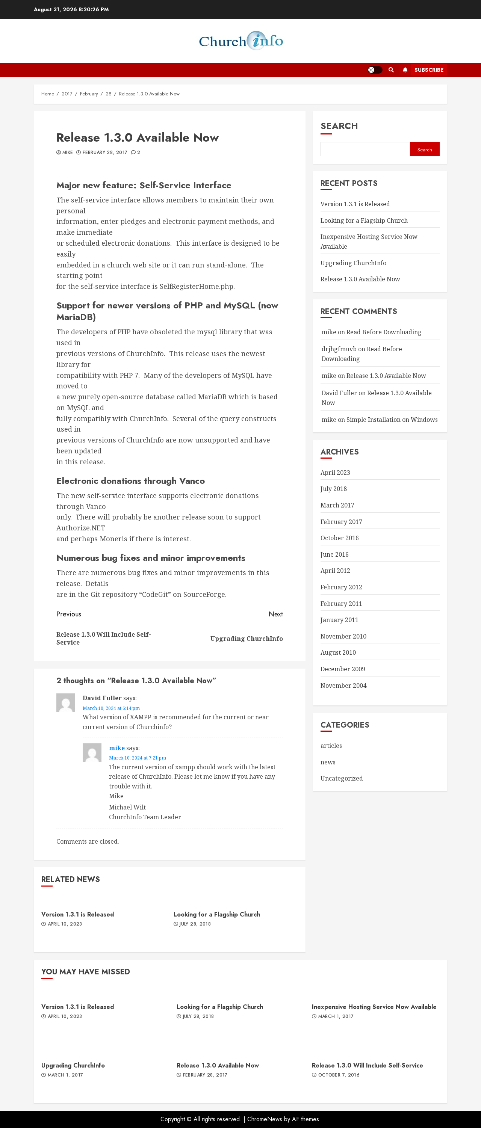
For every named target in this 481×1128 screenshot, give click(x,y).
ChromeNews (264, 1119)
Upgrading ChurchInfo (353, 263)
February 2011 (341, 603)
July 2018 (334, 489)
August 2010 (338, 652)
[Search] (391, 70)
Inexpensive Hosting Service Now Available (374, 1007)
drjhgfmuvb (339, 349)
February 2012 (341, 587)
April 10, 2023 (65, 924)
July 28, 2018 (195, 924)
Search (339, 125)
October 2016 (340, 538)
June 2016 (335, 554)
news (328, 762)
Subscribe (428, 70)
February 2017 (341, 522)
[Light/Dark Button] (375, 70)
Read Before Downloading (384, 332)
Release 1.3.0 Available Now (360, 279)
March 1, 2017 (336, 1017)
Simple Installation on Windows (392, 419)
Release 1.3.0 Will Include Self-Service (367, 1065)
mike (67, 153)
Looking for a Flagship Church (217, 914)
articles (331, 745)
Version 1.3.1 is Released (77, 914)
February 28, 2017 (105, 153)
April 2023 (335, 472)
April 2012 (335, 570)
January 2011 (339, 620)
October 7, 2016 (339, 1075)
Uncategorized (342, 778)
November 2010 (343, 636)
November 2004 (343, 685)
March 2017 (337, 505)
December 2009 (343, 669)
